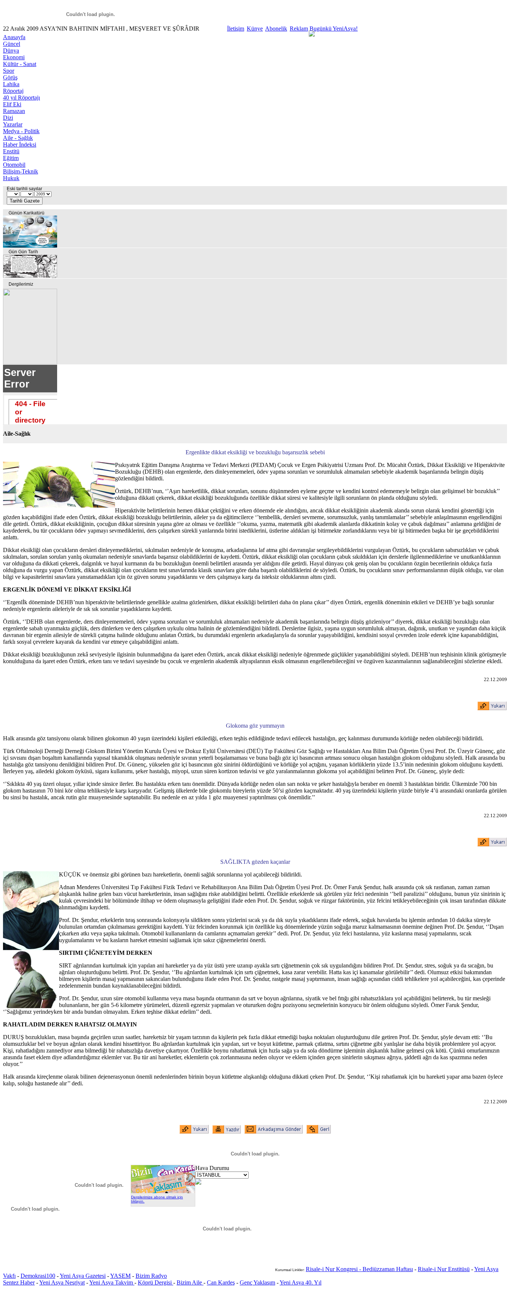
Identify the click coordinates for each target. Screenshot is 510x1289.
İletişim (235, 28)
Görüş (10, 77)
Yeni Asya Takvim (111, 1282)
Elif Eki (12, 104)
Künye (255, 28)
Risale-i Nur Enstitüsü (444, 1269)
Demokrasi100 (38, 1276)
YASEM (120, 1276)
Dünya (11, 50)
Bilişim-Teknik (20, 171)
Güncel (11, 44)
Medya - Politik (21, 131)
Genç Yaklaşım (257, 1282)
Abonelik (276, 28)
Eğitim (11, 158)
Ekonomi (14, 57)
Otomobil (14, 164)
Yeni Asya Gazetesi (83, 1276)
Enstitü (11, 151)
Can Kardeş (221, 1282)
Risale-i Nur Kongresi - (334, 1269)
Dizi (8, 118)
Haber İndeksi (19, 144)
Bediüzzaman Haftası (388, 1269)
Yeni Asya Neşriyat (62, 1282)
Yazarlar (12, 124)
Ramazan (14, 111)
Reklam (299, 28)
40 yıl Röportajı (21, 97)
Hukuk (11, 178)
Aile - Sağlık (18, 138)
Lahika (11, 84)
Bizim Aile (190, 1282)
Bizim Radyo (151, 1276)
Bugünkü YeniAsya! (334, 28)
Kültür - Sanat (19, 64)
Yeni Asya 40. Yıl (300, 1282)
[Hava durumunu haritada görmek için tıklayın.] (198, 1182)
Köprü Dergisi (155, 1282)
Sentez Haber (19, 1282)
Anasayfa (14, 37)
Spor (8, 71)
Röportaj (13, 91)
